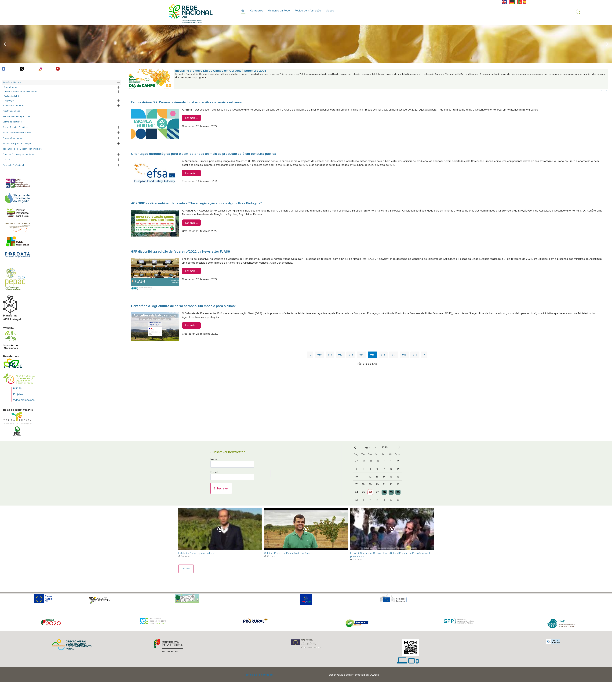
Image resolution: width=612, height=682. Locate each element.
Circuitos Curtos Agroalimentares (18, 154)
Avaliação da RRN (12, 96)
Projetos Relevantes (12, 138)
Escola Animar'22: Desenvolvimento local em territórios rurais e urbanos (186, 102)
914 (361, 354)
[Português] (520, 2)
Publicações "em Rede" (14, 105)
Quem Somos (10, 87)
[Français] (508, 2)
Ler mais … (191, 117)
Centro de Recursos (12, 122)
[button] (577, 11)
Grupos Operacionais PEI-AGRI (17, 132)
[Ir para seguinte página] (424, 355)
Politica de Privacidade (258, 674)
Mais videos (186, 569)
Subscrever (221, 488)
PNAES (17, 388)
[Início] (243, 10)
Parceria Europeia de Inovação (17, 143)
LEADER (6, 159)
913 (351, 354)
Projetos (18, 394)
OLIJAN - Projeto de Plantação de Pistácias (287, 553)
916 (383, 354)
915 (372, 354)
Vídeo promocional (24, 400)
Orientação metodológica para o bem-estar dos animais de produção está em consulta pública (203, 154)
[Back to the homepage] (189, 14)
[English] (504, 2)
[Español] (525, 2)
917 (394, 354)
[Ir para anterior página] (310, 355)
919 (415, 354)
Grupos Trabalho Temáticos (15, 127)
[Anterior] (602, 91)
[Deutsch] (512, 2)
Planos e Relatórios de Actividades (20, 91)
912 (340, 354)
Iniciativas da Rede (11, 111)
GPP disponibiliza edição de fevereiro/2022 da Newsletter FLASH (180, 251)
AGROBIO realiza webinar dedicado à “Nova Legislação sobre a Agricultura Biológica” (196, 203)
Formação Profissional (13, 165)
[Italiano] (516, 2)
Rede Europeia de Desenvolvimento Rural (22, 149)
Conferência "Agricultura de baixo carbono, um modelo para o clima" (183, 306)
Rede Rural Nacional (12, 82)
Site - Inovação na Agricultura (16, 116)
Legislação (9, 100)
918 (404, 354)
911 (330, 354)
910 (319, 354)
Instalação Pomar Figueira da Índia (196, 553)
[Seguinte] (606, 91)
